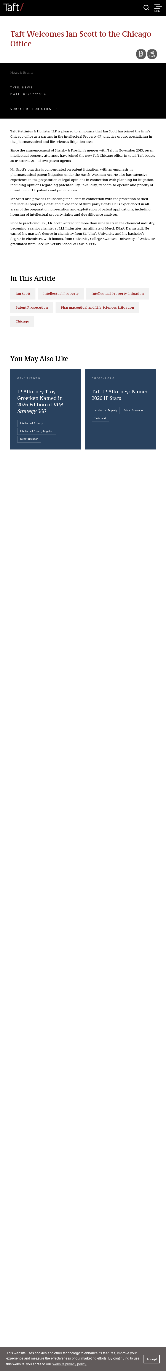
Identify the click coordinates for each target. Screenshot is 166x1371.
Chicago (22, 321)
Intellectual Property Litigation (117, 294)
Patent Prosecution (32, 307)
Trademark (100, 418)
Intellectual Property (60, 294)
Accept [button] (152, 1359)
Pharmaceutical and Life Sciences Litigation (97, 307)
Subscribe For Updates (34, 109)
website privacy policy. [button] (70, 1364)
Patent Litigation (29, 439)
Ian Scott (23, 294)
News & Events (21, 73)
